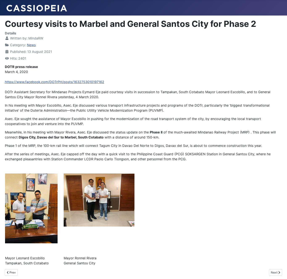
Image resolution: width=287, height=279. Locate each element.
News (31, 45)
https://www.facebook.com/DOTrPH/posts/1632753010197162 (54, 82)
